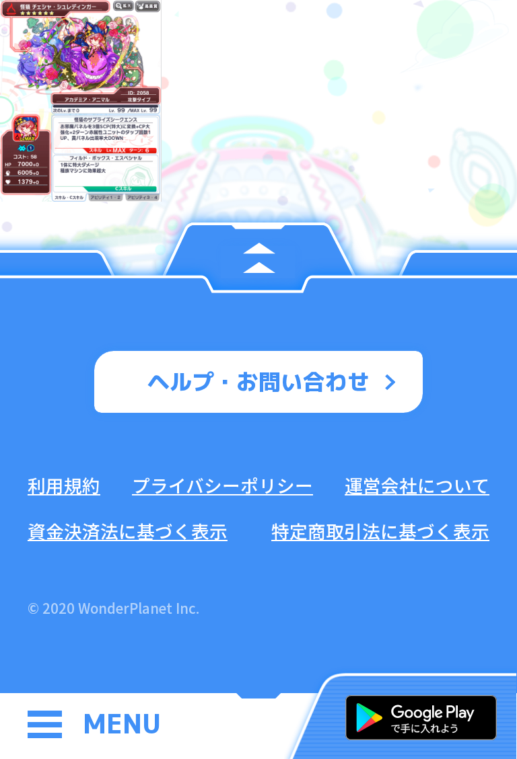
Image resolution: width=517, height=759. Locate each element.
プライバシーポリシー (222, 485)
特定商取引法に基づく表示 (380, 531)
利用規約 (64, 485)
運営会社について (417, 485)
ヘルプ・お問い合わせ (258, 381)
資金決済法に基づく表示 (128, 531)
